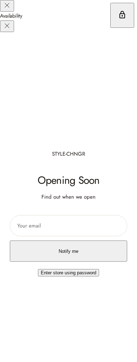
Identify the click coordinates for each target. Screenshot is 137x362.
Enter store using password (68, 272)
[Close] (7, 6)
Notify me (68, 251)
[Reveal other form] (122, 15)
